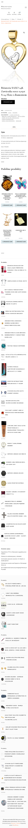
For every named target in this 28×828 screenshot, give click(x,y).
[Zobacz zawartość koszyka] (19, 13)
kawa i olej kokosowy (8, 121)
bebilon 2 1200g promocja (9, 116)
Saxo (9, 112)
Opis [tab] (14, 127)
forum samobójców (7, 119)
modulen (18, 121)
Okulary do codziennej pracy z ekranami (11, 556)
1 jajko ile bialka (14, 115)
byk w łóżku (21, 116)
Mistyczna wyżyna (6, 6)
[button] (24, 32)
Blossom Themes (15, 823)
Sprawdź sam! (8, 102)
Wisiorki (15, 112)
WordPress (15, 825)
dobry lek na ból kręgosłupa (10, 118)
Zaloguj (14, 14)
